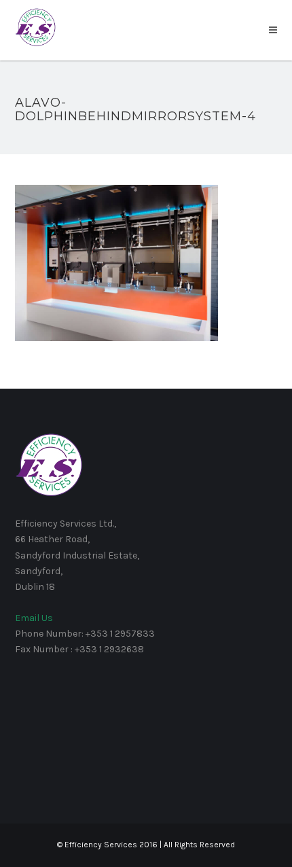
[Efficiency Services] (35, 26)
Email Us (34, 618)
